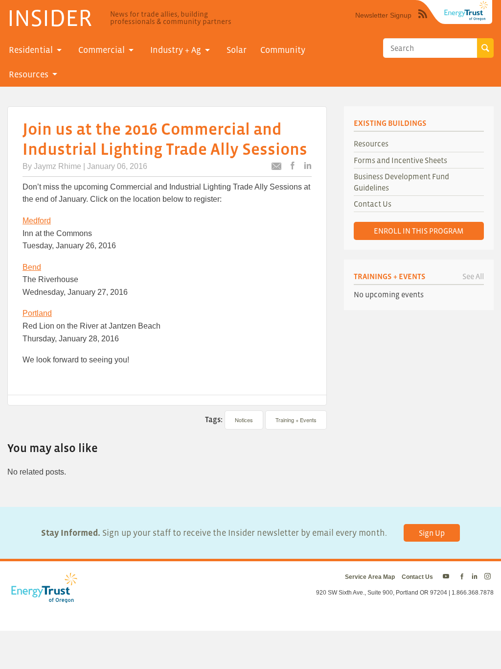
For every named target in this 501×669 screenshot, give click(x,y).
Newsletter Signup (383, 15)
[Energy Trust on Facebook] (462, 576)
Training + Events (296, 420)
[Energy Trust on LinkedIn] (475, 576)
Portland (37, 313)
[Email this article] (276, 168)
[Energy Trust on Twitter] (447, 576)
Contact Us (372, 203)
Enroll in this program (419, 230)
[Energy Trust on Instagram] (489, 576)
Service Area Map (370, 576)
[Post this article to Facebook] (292, 166)
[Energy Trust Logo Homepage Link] (42, 597)
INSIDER (49, 17)
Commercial (101, 50)
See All (473, 276)
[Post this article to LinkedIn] (308, 166)
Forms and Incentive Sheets (400, 160)
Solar (237, 50)
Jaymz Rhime (57, 166)
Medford (37, 220)
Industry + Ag (175, 50)
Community (282, 50)
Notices (244, 420)
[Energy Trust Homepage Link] (466, 11)
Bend (32, 267)
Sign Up (432, 532)
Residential (31, 50)
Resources (28, 74)
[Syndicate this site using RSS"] (422, 21)
